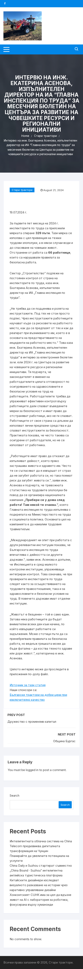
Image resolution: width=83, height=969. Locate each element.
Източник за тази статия (28, 685)
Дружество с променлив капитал (31, 722)
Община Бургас (64, 741)
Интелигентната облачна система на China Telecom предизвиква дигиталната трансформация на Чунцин (41, 846)
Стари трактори (22, 189)
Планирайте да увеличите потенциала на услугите (39, 858)
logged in (32, 770)
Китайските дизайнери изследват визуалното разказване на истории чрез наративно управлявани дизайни (38, 885)
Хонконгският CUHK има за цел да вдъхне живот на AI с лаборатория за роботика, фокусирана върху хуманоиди (40, 899)
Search (14, 795)
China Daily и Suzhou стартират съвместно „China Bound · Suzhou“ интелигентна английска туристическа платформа (41, 870)
